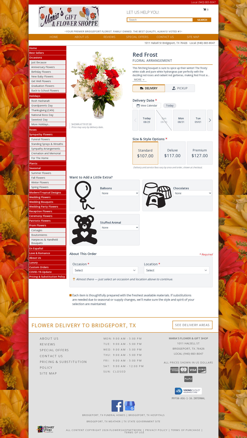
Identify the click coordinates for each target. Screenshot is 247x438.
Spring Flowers (39, 187)
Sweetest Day (39, 119)
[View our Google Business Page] (129, 410)
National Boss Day (42, 115)
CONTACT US (165, 37)
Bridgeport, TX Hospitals (147, 415)
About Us (35, 258)
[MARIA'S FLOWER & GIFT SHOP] (69, 16)
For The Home (39, 158)
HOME (54, 37)
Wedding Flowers (39, 197)
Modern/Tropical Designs (45, 192)
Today (169, 105)
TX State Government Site (142, 421)
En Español (36, 248)
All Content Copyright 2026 (87, 430)
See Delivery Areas (192, 325)
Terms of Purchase (185, 430)
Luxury (33, 262)
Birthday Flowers (41, 71)
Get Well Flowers (41, 81)
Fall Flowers (38, 177)
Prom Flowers (37, 225)
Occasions (35, 57)
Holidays (34, 96)
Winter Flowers (40, 182)
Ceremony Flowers (40, 216)
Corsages (36, 230)
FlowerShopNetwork (126, 430)
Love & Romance (39, 253)
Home (33, 48)
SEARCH (202, 20)
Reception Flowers (40, 211)
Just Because (38, 62)
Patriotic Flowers (39, 220)
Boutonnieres (39, 235)
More (137, 79)
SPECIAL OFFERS (137, 37)
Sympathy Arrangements (45, 148)
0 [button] (207, 9)
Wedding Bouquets (41, 202)
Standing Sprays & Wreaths (47, 144)
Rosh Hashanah (40, 101)
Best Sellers (36, 53)
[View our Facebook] (117, 410)
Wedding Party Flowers (43, 206)
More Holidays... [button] (40, 124)
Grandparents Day (42, 105)
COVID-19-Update (40, 272)
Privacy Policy (156, 430)
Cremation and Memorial (46, 153)
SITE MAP (193, 37)
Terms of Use (134, 432)
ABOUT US (82, 37)
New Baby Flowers (42, 76)
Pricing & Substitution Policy (47, 276)
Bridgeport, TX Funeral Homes (103, 415)
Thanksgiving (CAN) (42, 110)
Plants (33, 163)
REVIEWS (110, 37)
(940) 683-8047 (207, 2)
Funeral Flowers (40, 139)
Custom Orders (38, 267)
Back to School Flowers (45, 90)
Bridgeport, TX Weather (104, 421)
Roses (33, 129)
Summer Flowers (41, 173)
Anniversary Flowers (43, 67)
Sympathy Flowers (40, 134)
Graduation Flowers (42, 86)
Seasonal (35, 168)
